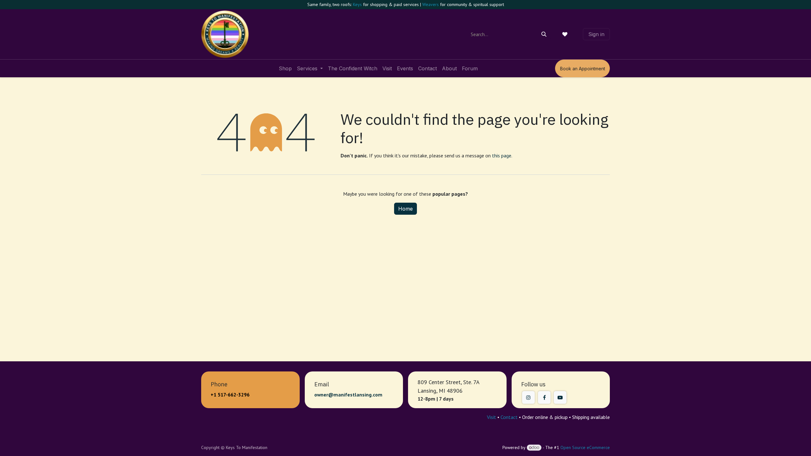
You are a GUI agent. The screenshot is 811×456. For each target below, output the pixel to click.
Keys (357, 4)
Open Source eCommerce (585, 447)
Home (405, 209)
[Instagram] (528, 397)
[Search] (544, 34)
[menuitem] (285, 68)
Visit (491, 417)
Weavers (430, 4)
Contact (509, 417)
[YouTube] (560, 397)
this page (501, 155)
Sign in (596, 34)
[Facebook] (544, 397)
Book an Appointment (582, 68)
